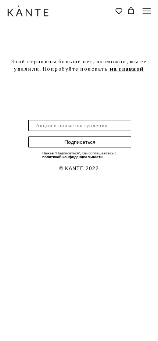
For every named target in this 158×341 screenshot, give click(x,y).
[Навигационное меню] (147, 11)
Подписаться (80, 142)
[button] (118, 10)
